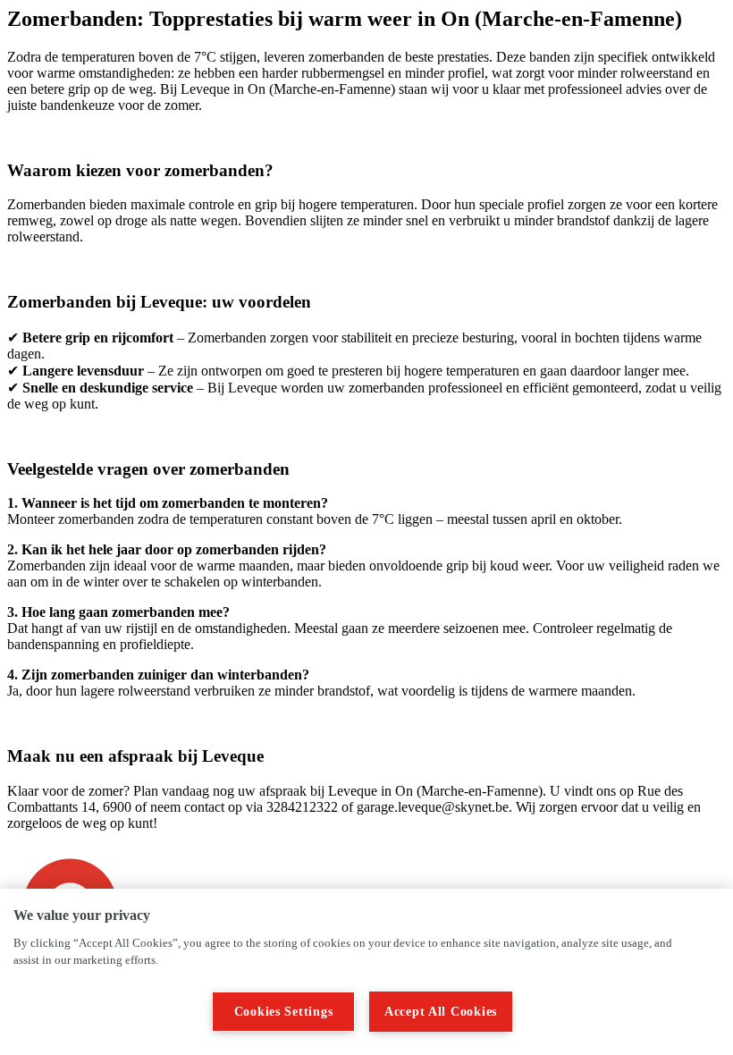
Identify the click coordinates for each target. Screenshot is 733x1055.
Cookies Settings (283, 1011)
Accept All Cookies (440, 1011)
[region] (366, 972)
